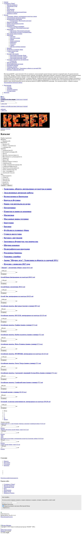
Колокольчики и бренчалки (16, 196)
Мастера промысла (9, 485)
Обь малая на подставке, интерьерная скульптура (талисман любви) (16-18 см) (22, 438)
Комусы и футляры (12, 200)
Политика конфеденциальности (9, 478)
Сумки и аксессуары (13, 234)
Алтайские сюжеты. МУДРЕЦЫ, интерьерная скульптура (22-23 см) (24, 354)
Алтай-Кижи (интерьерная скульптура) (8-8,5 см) (18, 277)
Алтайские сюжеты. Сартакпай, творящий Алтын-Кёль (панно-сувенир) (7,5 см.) (29, 373)
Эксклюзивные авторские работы (13, 82)
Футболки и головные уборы (16, 230)
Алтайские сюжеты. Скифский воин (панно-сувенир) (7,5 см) (22, 382)
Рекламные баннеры (13, 253)
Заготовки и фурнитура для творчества (21, 241)
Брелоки (7, 226)
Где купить (7, 464)
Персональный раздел (7, 516)
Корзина (3, 531)
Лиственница (7, 490)
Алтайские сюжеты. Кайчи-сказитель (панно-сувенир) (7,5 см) (22, 334)
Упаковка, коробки (12, 257)
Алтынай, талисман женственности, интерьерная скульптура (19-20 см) (25, 401)
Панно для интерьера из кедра (17, 204)
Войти (2, 529)
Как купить (7, 462)
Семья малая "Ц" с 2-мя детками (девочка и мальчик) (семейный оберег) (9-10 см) (23, 423)
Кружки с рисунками (13, 238)
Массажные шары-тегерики (16, 219)
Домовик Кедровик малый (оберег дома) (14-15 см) (15, 429)
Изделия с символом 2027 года (17, 264)
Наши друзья (7, 491)
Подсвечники (10, 208)
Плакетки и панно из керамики (17, 211)
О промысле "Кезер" (9, 484)
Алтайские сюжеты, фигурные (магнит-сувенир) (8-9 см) (20, 306)
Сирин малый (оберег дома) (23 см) (10, 444)
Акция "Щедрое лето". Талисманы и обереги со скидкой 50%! (31, 260)
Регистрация (7, 529)
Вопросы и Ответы (9, 493)
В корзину (3, 274)
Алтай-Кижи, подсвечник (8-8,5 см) (13, 287)
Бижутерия (9, 223)
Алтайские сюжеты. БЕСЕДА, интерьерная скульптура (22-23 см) (23, 315)
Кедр (5, 488)
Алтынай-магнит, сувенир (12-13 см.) (13, 392)
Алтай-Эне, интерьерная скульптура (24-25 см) (17, 296)
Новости (6, 461)
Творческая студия (9, 487)
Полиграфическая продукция (17, 249)
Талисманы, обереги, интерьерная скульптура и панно (28, 189)
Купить (3, 428)
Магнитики (9, 215)
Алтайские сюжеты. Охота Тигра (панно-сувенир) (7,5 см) (21, 363)
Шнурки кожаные (12, 245)
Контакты (6, 465)
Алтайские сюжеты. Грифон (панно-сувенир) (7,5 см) (19, 325)
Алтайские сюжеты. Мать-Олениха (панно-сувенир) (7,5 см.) (22, 344)
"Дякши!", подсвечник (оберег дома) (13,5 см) (17, 267)
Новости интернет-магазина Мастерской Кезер (17, 506)
